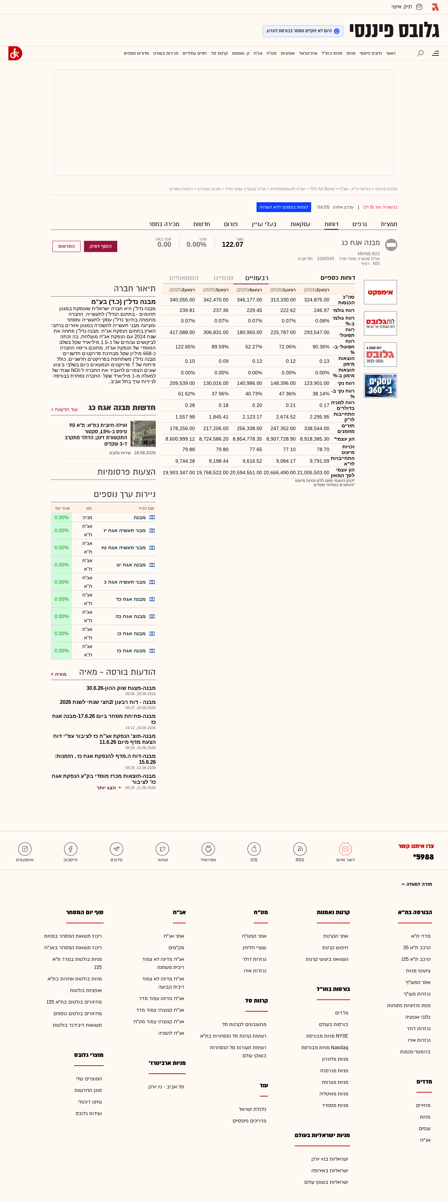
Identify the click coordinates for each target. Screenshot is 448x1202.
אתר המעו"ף (418, 982)
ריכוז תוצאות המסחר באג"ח (73, 947)
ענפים (424, 1128)
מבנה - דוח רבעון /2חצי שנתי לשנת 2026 (108, 702)
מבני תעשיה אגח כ (125, 582)
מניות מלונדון (335, 1059)
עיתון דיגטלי (90, 1102)
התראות (66, 246)
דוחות (331, 224)
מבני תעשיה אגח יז (125, 530)
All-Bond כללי (322, 188)
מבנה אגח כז (131, 650)
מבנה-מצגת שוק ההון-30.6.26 (121, 688)
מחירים (423, 1105)
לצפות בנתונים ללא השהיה (283, 207)
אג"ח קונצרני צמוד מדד (245, 188)
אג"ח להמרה (171, 1033)
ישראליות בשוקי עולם (326, 1182)
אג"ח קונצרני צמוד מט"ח (158, 1021)
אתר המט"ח (254, 936)
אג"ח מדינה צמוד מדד (161, 998)
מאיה (60, 674)
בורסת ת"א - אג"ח (355, 188)
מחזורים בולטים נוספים (77, 1013)
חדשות (201, 224)
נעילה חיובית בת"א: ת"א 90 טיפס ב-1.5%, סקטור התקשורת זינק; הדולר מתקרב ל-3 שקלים (96, 434)
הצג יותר (106, 787)
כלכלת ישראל (252, 1109)
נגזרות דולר (418, 1028)
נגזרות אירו (419, 1040)
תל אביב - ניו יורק (166, 1087)
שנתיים (223, 278)
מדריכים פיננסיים (249, 1121)
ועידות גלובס (89, 1113)
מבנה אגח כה (130, 616)
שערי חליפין (254, 947)
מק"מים (176, 947)
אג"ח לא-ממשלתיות (288, 188)
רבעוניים (256, 278)
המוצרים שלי (89, 1078)
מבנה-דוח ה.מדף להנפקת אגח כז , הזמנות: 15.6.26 (105, 759)
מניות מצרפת (335, 1082)
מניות (425, 1117)
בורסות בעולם (333, 1024)
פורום (231, 224)
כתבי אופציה (417, 1017)
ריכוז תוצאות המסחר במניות (73, 936)
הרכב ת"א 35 (416, 947)
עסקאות (300, 224)
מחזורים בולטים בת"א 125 (74, 1002)
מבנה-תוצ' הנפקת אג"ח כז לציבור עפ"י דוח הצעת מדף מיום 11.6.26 (104, 739)
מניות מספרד (335, 1105)
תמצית (389, 224)
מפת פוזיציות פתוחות (408, 1005)
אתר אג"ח (173, 936)
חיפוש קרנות (335, 947)
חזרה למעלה (418, 884)
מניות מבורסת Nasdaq (324, 1047)
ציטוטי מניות (418, 970)
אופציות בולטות (86, 990)
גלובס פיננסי (394, 30)
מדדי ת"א (420, 936)
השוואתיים (183, 278)
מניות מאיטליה (334, 1094)
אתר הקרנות (335, 936)
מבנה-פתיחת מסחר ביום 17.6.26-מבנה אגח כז (104, 719)
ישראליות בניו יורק (330, 1159)
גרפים (359, 224)
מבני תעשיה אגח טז (124, 547)
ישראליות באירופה (330, 1170)
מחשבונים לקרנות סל (244, 1024)
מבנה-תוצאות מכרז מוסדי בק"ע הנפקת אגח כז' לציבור (104, 779)
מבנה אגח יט (131, 565)
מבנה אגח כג (208, 188)
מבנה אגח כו (131, 633)
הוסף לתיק (101, 246)
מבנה (140, 517)
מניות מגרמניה (334, 1070)
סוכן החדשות (88, 1090)
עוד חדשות (66, 409)
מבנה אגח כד (131, 599)
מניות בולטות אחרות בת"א (75, 979)
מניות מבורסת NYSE (327, 1036)
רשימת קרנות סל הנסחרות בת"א (233, 1036)
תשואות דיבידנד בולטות (77, 1025)
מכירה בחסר (164, 224)
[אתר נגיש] (15, 53)
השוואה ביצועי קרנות (327, 959)
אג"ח (425, 1140)
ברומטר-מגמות (415, 1051)
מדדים (341, 1013)
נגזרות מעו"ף (417, 994)
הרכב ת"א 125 (415, 959)
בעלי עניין (264, 224)
